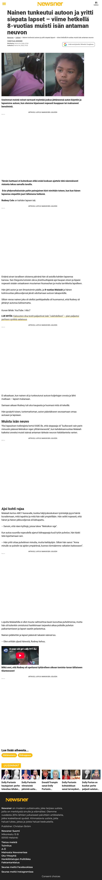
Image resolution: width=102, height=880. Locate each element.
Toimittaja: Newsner (14, 41)
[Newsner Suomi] (50, 3)
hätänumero (9, 755)
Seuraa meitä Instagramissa (17, 871)
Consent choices (51, 876)
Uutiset (18, 37)
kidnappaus (25, 755)
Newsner (10, 37)
